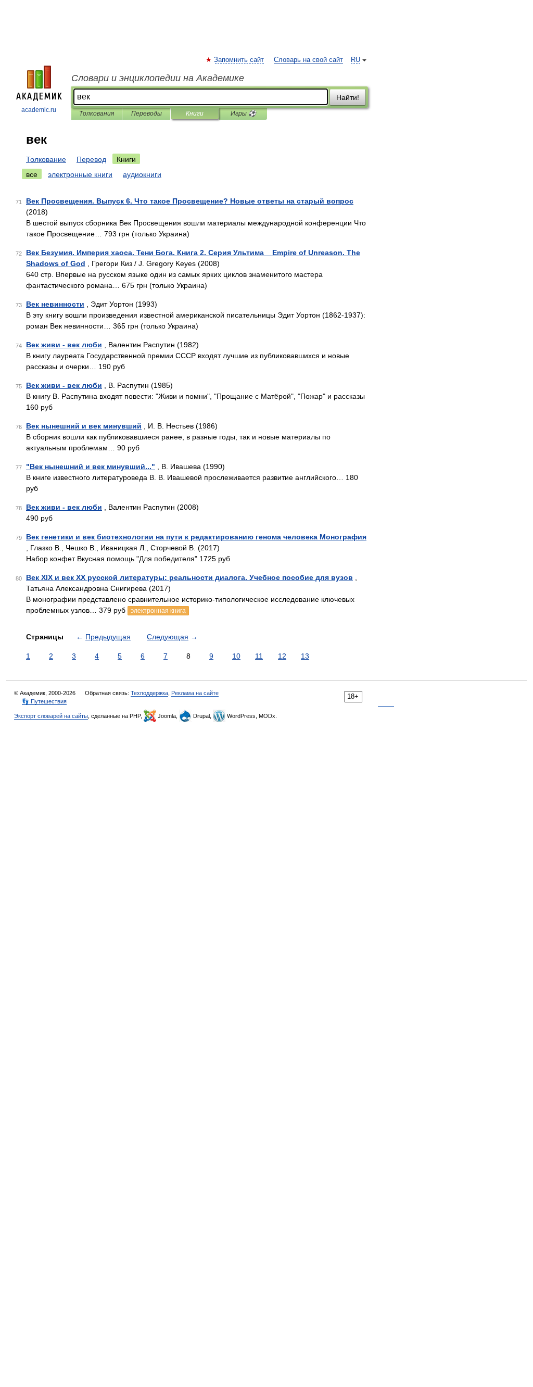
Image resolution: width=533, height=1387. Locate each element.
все (31, 174)
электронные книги (80, 174)
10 (236, 656)
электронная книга (158, 610)
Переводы (146, 113)
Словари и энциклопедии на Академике (157, 78)
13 (305, 656)
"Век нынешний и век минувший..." (90, 466)
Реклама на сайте (195, 693)
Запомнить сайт (239, 60)
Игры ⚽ (243, 113)
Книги (195, 113)
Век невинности (55, 304)
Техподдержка (149, 693)
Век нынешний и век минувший (84, 426)
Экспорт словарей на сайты (51, 716)
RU (355, 60)
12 (282, 656)
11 (259, 656)
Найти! (347, 97)
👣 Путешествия (44, 701)
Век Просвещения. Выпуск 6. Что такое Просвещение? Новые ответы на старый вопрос (189, 201)
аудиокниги (142, 174)
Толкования (96, 113)
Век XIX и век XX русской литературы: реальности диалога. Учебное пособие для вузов (189, 577)
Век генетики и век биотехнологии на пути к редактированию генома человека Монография (196, 537)
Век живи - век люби (64, 345)
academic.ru (38, 110)
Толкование (46, 159)
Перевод (91, 159)
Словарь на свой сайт (308, 60)
